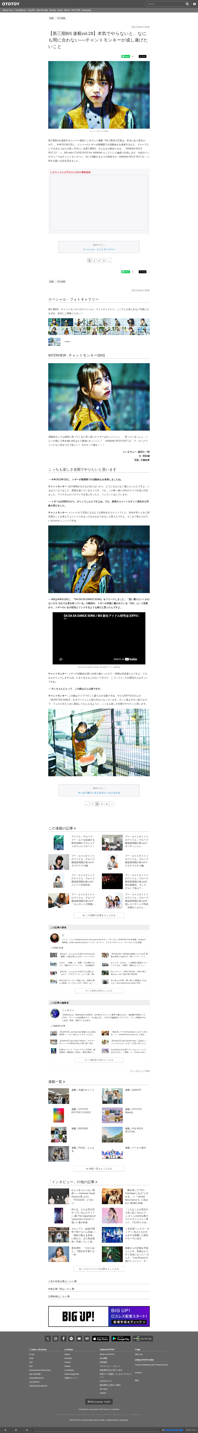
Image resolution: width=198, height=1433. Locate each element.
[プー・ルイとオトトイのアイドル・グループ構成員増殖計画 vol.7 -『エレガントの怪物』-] (58, 900)
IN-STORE (76, 10)
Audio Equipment (72, 1374)
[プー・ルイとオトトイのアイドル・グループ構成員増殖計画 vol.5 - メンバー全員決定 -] (58, 881)
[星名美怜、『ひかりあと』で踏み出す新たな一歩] (58, 1254)
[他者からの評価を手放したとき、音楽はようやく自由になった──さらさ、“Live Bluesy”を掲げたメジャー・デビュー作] (112, 1254)
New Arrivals (42, 10)
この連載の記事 (61, 828)
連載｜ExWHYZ (133, 1089)
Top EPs (31, 10)
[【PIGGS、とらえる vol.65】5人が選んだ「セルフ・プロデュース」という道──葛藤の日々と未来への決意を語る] (53, 972)
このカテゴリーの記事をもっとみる (100, 1268)
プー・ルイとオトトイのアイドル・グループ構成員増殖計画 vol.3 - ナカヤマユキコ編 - (136, 860)
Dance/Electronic (36, 1378)
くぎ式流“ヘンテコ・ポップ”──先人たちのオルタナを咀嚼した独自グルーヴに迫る (137, 1233)
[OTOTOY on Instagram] (56, 1338)
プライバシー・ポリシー (110, 1366)
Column (68, 1362)
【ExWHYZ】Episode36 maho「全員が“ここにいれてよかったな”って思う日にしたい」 (129, 1043)
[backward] (5, 1430)
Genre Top (7, 10)
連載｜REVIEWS (79, 1128)
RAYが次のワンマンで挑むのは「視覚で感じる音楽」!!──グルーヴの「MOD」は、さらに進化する (77, 983)
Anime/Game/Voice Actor (40, 1370)
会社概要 (103, 1358)
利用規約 (103, 1362)
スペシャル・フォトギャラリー (99, 249)
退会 (137, 1380)
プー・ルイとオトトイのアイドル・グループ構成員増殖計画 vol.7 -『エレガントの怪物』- (83, 899)
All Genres (42, 1349)
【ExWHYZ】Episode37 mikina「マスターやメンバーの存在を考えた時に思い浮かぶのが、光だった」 (77, 1043)
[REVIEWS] (58, 1134)
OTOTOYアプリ (106, 1381)
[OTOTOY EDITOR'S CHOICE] (58, 1115)
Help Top (138, 1354)
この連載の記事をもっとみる (100, 915)
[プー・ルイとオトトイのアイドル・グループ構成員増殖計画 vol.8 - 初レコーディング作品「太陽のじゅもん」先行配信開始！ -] (112, 900)
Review (67, 1366)
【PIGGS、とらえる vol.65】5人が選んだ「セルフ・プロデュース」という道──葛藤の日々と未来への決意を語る (77, 974)
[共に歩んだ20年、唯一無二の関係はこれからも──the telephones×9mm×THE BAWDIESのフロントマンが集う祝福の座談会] (105, 981)
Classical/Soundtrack (38, 1386)
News (60, 10)
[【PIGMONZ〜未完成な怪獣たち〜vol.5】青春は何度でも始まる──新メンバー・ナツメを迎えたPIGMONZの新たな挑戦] (105, 955)
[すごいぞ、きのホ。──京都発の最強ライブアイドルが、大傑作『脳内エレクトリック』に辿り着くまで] (105, 964)
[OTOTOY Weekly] (112, 1115)
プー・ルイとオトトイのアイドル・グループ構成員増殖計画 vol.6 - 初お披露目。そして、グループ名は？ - (136, 881)
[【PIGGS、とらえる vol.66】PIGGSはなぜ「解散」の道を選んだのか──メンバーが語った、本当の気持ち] (53, 955)
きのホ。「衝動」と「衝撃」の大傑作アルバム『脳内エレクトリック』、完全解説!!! (77, 964)
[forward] (27, 1430)
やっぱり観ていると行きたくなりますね (99, 792)
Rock (31, 1358)
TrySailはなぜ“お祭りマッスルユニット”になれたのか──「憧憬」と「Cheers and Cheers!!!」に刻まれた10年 (128, 1052)
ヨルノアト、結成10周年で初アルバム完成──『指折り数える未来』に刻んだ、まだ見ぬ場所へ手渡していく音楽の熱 (83, 1236)
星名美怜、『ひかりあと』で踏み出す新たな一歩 (83, 1251)
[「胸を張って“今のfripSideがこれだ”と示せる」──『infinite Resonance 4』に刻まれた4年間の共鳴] (105, 1033)
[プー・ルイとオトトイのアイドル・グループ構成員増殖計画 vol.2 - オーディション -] (112, 843)
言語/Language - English (99, 1401)
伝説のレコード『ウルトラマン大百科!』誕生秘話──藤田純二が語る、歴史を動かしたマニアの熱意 (77, 1052)
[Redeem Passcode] (194, 4)
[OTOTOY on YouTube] (79, 1338)
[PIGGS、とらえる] (58, 1154)
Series (67, 1354)
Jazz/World (34, 1382)
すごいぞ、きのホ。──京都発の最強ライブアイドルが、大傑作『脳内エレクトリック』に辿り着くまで (129, 965)
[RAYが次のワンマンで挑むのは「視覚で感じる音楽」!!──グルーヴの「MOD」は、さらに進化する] (53, 981)
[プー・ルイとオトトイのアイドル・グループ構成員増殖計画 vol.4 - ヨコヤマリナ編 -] (58, 862)
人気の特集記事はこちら (61, 1281)
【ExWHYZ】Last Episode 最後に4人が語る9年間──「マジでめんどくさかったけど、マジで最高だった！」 (77, 1034)
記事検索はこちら (57, 1296)
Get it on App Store (100, 1338)
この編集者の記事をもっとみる (100, 1060)
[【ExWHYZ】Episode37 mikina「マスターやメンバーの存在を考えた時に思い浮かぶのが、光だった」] (53, 1042)
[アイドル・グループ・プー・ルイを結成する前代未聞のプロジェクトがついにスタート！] (58, 843)
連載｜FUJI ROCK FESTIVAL (134, 1130)
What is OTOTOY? (107, 1354)
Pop (31, 1362)
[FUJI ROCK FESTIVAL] (112, 1134)
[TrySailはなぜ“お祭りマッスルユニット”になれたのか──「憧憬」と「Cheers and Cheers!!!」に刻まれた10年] (105, 1050)
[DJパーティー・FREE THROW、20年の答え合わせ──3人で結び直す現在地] (105, 972)
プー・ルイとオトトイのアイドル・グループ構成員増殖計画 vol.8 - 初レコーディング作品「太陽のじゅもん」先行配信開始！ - (136, 902)
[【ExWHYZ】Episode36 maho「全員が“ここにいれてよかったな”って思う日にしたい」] (105, 1042)
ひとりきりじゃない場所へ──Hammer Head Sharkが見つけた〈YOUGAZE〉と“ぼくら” (83, 1196)
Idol (30, 1366)
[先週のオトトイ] (58, 1096)
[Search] (188, 4)
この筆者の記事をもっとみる (100, 990)
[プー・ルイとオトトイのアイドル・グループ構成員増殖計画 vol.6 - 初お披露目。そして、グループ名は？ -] (112, 881)
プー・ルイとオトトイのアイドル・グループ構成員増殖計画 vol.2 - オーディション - (136, 841)
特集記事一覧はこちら (60, 1289)
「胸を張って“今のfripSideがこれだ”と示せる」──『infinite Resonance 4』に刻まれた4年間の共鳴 (129, 1034)
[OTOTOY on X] (48, 1338)
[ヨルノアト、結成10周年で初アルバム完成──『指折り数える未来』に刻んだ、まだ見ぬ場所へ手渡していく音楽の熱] (58, 1235)
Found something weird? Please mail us (151, 1365)
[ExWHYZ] (112, 1096)
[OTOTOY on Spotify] (71, 1338)
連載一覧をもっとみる (100, 1168)
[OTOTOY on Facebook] (63, 1338)
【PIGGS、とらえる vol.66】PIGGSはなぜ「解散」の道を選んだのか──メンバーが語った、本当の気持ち (77, 956)
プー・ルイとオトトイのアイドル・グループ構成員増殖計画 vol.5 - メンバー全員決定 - (83, 879)
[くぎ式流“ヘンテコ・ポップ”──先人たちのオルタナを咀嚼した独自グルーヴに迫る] (112, 1235)
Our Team (104, 1389)
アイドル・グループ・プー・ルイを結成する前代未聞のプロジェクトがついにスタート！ (83, 841)
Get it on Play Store (121, 1338)
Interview (68, 1358)
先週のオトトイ (71, 1378)
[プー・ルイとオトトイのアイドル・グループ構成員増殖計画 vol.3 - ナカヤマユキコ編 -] (112, 862)
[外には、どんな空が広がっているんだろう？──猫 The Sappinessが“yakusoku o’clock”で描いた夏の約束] (58, 1215)
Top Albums (20, 10)
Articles (52, 10)
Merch (67, 10)
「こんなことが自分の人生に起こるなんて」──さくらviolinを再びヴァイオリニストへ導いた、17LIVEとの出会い (137, 1217)
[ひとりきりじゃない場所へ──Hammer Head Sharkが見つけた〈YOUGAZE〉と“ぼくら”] (58, 1196)
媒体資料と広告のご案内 (110, 1385)
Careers (103, 1393)
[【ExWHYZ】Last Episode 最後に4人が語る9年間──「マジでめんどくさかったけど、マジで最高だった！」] (53, 1033)
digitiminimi (113, 1420)
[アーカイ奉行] (112, 1154)
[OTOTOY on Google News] (87, 1338)
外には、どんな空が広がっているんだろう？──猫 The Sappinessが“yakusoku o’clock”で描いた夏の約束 (83, 1216)
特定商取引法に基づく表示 (111, 1370)
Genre (33, 1349)
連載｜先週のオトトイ (83, 1089)
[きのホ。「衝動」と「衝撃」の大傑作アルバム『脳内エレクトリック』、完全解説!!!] (53, 964)
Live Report (69, 1370)
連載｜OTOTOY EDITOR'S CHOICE (81, 1111)
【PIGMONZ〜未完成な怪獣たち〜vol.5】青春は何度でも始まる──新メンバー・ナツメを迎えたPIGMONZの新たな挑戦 (129, 956)
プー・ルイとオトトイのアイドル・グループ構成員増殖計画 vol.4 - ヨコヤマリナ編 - (83, 860)
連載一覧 (55, 1082)
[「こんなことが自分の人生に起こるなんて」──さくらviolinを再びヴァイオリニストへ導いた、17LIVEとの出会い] (112, 1215)
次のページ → (99, 245)
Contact (138, 1373)
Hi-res (31, 1354)
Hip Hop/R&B (35, 1374)
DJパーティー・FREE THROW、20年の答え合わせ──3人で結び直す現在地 (128, 972)
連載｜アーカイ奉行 (135, 1147)
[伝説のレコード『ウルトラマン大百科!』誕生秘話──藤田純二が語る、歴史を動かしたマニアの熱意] (53, 1050)
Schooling (86, 10)
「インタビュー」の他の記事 (71, 1182)
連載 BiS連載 (57, 18)
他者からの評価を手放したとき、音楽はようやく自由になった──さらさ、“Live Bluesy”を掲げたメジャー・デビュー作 (137, 1256)
